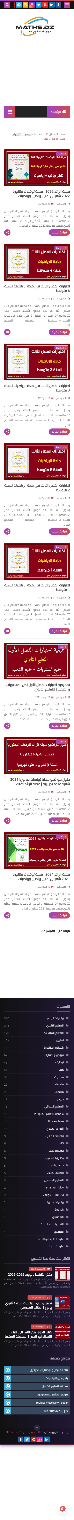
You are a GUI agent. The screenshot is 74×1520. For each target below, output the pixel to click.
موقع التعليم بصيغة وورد (52, 1394)
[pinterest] (34, 1439)
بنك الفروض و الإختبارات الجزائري (49, 1370)
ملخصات (59, 1084)
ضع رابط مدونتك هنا (56, 1410)
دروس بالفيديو (55, 1165)
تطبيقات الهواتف (53, 1194)
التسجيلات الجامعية (52, 1224)
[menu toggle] (67, 5)
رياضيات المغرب (54, 1136)
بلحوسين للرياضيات (57, 1378)
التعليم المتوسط (54, 1032)
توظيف (59, 1062)
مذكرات (59, 1077)
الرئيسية (56, 112)
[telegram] (19, 5)
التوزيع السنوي (55, 1128)
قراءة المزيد (59, 232)
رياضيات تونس (55, 1172)
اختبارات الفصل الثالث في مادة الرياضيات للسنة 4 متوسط (37, 288)
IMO (61, 1143)
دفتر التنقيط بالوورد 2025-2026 (30, 1274)
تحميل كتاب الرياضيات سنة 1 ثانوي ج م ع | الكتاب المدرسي (28, 1305)
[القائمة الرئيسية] (9, 111)
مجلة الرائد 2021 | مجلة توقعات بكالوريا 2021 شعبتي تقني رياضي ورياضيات (41, 876)
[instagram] (32, 5)
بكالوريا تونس (56, 1150)
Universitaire (56, 1121)
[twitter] (39, 5)
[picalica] (53, 1439)
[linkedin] (52, 5)
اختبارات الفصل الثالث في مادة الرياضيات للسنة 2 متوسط (37, 487)
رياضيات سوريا (55, 1202)
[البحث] (7, 5)
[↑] (37, 1428)
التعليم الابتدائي (54, 1106)
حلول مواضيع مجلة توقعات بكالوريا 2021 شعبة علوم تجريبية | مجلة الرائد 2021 (40, 781)
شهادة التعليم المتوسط (49, 1113)
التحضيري (58, 1217)
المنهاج (59, 1231)
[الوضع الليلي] (63, 1509)
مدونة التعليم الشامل (55, 1386)
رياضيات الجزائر (55, 1018)
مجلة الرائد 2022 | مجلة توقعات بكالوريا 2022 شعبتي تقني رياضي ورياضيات (41, 193)
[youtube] (45, 5)
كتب (61, 1069)
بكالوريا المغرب (54, 1158)
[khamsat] (25, 5)
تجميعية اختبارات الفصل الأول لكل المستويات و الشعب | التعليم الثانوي (38, 687)
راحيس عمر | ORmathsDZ (21, 1432)
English (59, 1209)
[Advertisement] (37, 77)
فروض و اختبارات (54, 1055)
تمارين (60, 1040)
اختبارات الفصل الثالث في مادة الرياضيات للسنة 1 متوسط (37, 587)
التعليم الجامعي (54, 1180)
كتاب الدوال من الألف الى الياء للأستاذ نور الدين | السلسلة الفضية (28, 1334)
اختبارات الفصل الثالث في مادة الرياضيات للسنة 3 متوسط (37, 387)
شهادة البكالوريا (54, 1047)
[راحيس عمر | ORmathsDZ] (37, 26)
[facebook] (58, 5)
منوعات (59, 1091)
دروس (60, 1099)
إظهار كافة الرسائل (54, 138)
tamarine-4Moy (54, 1187)
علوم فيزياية (56, 1246)
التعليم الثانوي (55, 1025)
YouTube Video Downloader (52, 1402)
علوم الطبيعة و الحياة (51, 1239)
